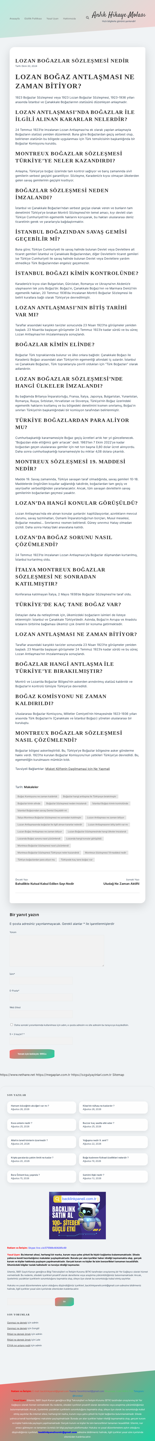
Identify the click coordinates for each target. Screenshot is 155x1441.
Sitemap (118, 1075)
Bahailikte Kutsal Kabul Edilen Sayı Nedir (44, 884)
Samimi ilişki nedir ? (93, 1174)
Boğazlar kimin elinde (29, 803)
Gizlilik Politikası (33, 18)
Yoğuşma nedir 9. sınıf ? (95, 1140)
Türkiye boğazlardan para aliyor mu (36, 859)
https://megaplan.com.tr (53, 1075)
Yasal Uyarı (52, 18)
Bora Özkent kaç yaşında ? (25, 1174)
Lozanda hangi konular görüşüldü (84, 838)
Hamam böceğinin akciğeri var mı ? (30, 1105)
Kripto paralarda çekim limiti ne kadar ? (32, 1157)
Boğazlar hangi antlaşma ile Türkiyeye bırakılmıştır (89, 796)
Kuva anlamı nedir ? (21, 1123)
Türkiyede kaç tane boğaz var (76, 859)
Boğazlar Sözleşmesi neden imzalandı (66, 803)
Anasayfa (15, 18)
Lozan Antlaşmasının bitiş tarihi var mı (108, 824)
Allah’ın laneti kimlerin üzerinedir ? (29, 1140)
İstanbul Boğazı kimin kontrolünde (110, 803)
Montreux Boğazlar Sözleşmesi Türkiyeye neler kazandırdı (48, 852)
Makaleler (31, 787)
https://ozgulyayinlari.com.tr (91, 1075)
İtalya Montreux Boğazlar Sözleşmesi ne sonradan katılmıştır (49, 817)
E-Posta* (14, 990)
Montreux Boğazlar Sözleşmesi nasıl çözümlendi (43, 845)
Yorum (13, 932)
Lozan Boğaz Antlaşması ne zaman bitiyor (40, 831)
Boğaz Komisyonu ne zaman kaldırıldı (37, 796)
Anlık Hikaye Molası (118, 15)
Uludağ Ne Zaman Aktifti (121, 884)
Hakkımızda (69, 18)
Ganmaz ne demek (17, 1322)
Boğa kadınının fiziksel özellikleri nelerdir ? (106, 1157)
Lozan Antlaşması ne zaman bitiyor (105, 817)
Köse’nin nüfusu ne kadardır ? (98, 1105)
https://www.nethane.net (17, 1075)
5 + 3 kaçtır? (17, 1034)
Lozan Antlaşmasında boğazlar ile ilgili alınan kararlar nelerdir (50, 824)
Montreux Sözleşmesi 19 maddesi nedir (105, 852)
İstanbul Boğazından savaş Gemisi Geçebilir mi (42, 810)
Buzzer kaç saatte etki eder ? (98, 1123)
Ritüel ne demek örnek (19, 1334)
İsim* (12, 974)
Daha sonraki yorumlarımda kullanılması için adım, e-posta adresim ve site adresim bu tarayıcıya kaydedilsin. (71, 1025)
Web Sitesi (15, 1007)
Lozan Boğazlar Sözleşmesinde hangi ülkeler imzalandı (97, 831)
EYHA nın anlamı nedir (18, 1345)
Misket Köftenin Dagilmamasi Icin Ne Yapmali (77, 769)
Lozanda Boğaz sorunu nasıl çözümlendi (39, 838)
